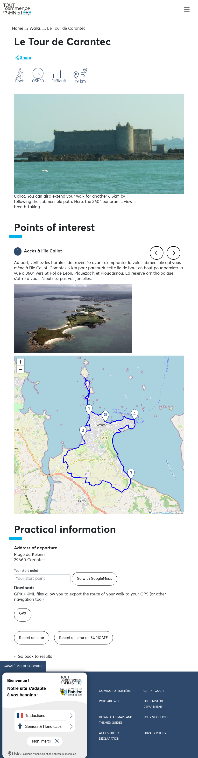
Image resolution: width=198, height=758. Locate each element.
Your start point (26, 570)
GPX (22, 613)
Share (25, 58)
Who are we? (109, 701)
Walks (35, 29)
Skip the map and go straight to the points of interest (64, 517)
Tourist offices (155, 717)
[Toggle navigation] (186, 9)
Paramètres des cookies (23, 666)
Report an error (31, 638)
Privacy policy (154, 733)
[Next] (173, 252)
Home (17, 29)
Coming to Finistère (115, 691)
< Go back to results (33, 657)
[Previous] (156, 252)
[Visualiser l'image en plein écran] (99, 144)
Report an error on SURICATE (83, 638)
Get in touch (153, 691)
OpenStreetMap (166, 512)
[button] (105, 416)
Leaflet (154, 512)
